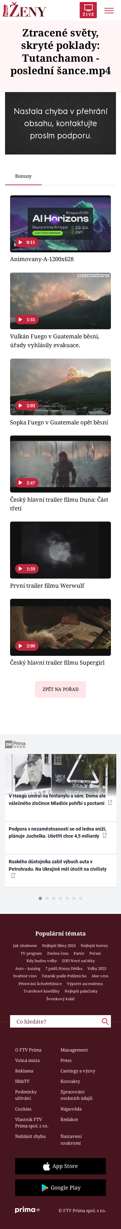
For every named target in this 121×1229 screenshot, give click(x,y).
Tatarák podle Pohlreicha (64, 975)
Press (66, 1060)
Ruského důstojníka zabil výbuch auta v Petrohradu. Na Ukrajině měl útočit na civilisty (58, 865)
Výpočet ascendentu (85, 983)
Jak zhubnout (25, 945)
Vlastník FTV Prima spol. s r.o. (31, 1122)
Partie (79, 953)
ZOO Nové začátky (78, 960)
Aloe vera (99, 975)
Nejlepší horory (94, 945)
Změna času (58, 953)
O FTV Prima (28, 1050)
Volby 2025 (96, 968)
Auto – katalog (27, 968)
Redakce (69, 1119)
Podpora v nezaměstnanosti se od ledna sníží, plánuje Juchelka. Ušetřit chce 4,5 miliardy (57, 832)
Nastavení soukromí (71, 1139)
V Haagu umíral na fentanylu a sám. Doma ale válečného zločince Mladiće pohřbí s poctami (57, 799)
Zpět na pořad (61, 689)
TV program (31, 953)
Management (74, 1050)
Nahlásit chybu (30, 1136)
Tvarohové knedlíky (41, 991)
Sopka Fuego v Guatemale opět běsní (59, 422)
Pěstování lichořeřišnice (40, 983)
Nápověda (71, 1109)
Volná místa (27, 1060)
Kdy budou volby (42, 960)
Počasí (95, 953)
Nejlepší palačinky (81, 991)
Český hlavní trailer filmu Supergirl (57, 662)
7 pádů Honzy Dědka (63, 968)
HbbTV (22, 1081)
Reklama (24, 1071)
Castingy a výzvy (78, 1071)
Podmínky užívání (26, 1095)
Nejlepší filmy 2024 (59, 945)
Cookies (23, 1109)
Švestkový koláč (60, 998)
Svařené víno (25, 975)
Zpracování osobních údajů (76, 1095)
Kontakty (70, 1081)
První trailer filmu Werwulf (47, 585)
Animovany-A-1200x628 (42, 259)
